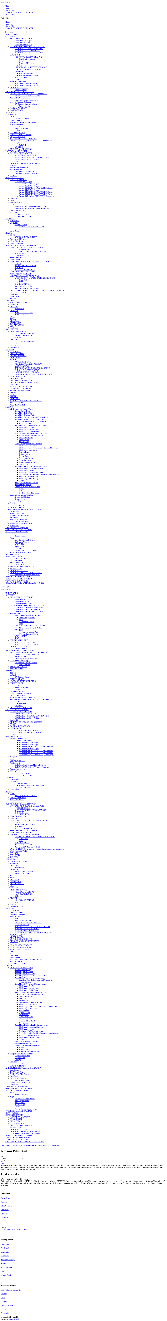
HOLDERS (19, 268)
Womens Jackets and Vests (28, 73)
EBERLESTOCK (16, 562)
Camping (4, 1301)
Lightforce (13, 223)
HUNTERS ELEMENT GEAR (26, 86)
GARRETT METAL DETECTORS (18, 530)
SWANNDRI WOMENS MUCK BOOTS (30, 174)
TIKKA (13, 319)
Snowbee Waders (21, 505)
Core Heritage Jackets (27, 59)
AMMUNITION (11, 329)
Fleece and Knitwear (26, 63)
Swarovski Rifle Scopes (23, 182)
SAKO (12, 317)
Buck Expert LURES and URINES (27, 288)
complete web (14, 1319)
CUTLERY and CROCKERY (21, 149)
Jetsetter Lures (24, 452)
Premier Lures (24, 456)
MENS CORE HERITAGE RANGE (28, 57)
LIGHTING (19, 147)
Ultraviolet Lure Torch (27, 462)
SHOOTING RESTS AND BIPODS (23, 272)
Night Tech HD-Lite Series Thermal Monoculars (32, 208)
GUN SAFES (15, 260)
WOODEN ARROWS (23, 362)
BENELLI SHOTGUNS (24, 313)
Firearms (4, 1202)
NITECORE (14, 221)
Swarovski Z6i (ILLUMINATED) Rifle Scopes (36, 192)
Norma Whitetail (54, 1145)
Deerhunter (5, 1252)
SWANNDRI (15, 55)
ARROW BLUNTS (17, 376)
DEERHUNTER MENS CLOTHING (29, 49)
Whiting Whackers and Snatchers (26, 483)
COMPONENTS (16, 348)
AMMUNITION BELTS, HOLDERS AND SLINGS (29, 262)
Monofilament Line (26, 438)
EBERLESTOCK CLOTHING (21, 38)
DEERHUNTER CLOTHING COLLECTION (27, 47)
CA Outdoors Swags (22, 118)
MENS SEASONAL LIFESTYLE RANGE (31, 67)
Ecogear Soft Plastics (22, 497)
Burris (12, 200)
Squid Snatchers (25, 460)
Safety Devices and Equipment (16, 528)
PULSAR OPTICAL (22, 214)
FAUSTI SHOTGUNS (18, 302)
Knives (21, 489)
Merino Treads (6, 1275)
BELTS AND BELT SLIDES (25, 266)
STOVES (18, 143)
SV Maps (18, 548)
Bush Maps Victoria (22, 542)
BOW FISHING (16, 358)
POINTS (13, 395)
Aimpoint (13, 198)
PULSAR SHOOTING (23, 217)
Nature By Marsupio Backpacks (26, 100)
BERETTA (14, 307)
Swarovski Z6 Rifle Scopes (29, 190)
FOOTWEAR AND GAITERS (17, 151)
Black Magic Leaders (26, 470)
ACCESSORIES (21, 77)
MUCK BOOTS (16, 169)
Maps (12, 538)
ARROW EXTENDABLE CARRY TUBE (26, 401)
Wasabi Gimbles (25, 423)
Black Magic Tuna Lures (28, 450)
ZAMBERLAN (16, 569)
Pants (21, 65)
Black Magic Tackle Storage (29, 431)
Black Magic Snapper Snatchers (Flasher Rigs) (31, 417)
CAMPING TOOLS (17, 133)
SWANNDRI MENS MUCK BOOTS (28, 172)
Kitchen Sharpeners (22, 522)
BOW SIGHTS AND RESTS (21, 380)
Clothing (4, 1294)
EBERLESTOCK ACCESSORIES (27, 96)
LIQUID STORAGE (17, 137)
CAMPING (9, 112)
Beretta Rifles (19, 309)
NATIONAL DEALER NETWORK (18, 577)
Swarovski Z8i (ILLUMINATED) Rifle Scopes (36, 194)
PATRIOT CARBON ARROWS (27, 372)
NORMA (18, 337)
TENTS (13, 114)
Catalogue (4, 1217)
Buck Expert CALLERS (23, 286)
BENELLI (14, 311)
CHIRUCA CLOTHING (19, 88)
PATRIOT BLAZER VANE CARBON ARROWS (33, 374)
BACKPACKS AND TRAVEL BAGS (19, 92)
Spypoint (4, 1263)
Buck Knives (14, 511)
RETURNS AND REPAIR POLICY (18, 579)
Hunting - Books (21, 536)
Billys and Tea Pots (21, 129)
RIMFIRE (13, 339)
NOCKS (13, 393)
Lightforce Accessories (23, 229)
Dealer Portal (10, 14)
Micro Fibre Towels (17, 241)
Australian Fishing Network (25, 540)
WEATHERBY (15, 323)
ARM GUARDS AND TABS (21, 386)
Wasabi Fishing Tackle (23, 485)
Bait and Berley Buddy (23, 411)
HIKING (8, 233)
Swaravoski (5, 1256)
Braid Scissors (24, 440)
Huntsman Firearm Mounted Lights (31, 227)
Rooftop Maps (20, 546)
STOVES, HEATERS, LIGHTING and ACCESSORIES (31, 141)
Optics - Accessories (17, 210)
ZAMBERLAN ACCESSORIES (27, 159)
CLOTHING (10, 36)
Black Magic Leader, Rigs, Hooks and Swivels (31, 466)
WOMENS (19, 71)
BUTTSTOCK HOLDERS (25, 270)
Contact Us (9, 10)
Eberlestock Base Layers (23, 41)
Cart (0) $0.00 (6, 587)
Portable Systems (21, 225)
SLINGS (18, 264)
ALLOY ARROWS (22, 366)
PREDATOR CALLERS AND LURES (24, 276)
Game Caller (23, 280)
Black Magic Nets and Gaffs (25, 415)
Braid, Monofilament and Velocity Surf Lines (31, 433)
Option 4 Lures (24, 454)
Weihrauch (14, 305)
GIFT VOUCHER (12, 554)
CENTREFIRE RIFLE (18, 331)
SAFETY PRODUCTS (18, 292)
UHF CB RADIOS (12, 34)
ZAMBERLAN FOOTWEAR (21, 153)
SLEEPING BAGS (17, 120)
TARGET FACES (16, 403)
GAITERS (14, 161)
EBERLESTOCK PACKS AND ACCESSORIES (28, 94)
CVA (12, 327)
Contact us (5, 1210)
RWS (16, 343)
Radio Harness (24, 106)
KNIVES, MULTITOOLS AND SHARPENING (23, 509)
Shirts (21, 61)
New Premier (24, 464)
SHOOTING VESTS (18, 257)
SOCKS (13, 165)
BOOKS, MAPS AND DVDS (16, 532)
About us (8, 8)
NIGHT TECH (15, 204)
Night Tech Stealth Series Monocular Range (30, 206)
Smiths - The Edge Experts (19, 515)
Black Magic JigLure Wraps (29, 429)
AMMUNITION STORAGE (20, 274)
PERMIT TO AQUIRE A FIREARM (19, 12)
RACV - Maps (20, 544)
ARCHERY (9, 350)
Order (3, 1163)
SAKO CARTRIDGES (23, 335)
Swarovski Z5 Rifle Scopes (29, 186)
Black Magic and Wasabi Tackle (21, 409)
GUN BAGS (15, 294)
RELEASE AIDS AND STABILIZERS (24, 382)
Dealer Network (6, 1198)
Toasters (17, 131)
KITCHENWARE (16, 124)
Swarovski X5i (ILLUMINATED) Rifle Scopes (36, 196)
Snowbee (13, 503)
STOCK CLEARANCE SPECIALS (18, 552)
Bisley (3, 1271)
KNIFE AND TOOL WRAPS (21, 524)
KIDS (17, 79)
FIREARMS (10, 300)
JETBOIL (22, 145)
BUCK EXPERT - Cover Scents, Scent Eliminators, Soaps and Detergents (37, 290)
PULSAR (13, 212)
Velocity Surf (24, 442)
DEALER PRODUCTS (14, 556)
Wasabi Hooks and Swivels (29, 476)
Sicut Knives (14, 526)
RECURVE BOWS (17, 354)
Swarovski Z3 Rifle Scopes (29, 184)
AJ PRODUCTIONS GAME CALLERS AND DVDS (35, 278)
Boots (3, 1298)
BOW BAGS (15, 399)
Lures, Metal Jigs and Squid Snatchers (28, 444)
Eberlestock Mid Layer (23, 43)
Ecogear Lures (20, 499)
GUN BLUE (19, 253)
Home (7, 6)
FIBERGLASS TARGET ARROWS (28, 364)
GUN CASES (15, 296)
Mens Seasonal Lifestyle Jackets (30, 69)
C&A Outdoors (6, 1206)
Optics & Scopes (7, 1305)
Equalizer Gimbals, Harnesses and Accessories (35, 421)
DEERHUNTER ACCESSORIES (27, 51)
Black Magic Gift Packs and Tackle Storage (30, 425)
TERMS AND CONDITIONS (16, 581)
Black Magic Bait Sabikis (24, 413)
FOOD (12, 235)
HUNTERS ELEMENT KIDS (26, 83)
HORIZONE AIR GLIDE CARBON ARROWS (32, 368)
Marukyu (18, 501)
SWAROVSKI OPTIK (18, 180)
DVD (21, 282)
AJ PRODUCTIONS (18, 564)
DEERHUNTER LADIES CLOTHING (29, 53)
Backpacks (5, 1313)
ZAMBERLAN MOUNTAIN (26, 155)
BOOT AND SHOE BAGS (20, 167)
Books (12, 534)
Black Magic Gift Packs (27, 427)
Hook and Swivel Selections (29, 493)
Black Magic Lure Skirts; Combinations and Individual (38, 448)
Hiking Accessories (17, 243)
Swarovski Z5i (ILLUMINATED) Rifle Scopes (36, 188)
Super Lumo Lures (26, 458)
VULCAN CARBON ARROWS (27, 370)
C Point (22, 481)
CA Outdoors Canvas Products (26, 104)
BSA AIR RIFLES (17, 325)
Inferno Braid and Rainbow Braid (31, 436)
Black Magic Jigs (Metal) (28, 446)
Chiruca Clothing (21, 90)
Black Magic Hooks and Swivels (31, 468)
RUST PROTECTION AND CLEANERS (30, 251)
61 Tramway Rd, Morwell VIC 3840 (14, 1229)
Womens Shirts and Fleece (28, 75)
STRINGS (14, 397)
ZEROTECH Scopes (17, 202)
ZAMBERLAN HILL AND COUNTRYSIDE (32, 157)
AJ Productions (6, 1267)
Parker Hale (5, 1244)
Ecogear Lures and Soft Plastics (21, 495)
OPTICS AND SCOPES (14, 178)
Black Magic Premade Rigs (29, 479)
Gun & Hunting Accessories (11, 1290)
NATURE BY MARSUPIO (20, 98)
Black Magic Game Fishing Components (29, 419)
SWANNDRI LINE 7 (18, 507)
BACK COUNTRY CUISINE (26, 237)
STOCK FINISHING (22, 249)
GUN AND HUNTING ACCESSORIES (20, 245)
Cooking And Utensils (18, 239)
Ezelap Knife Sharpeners (19, 519)
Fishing (3, 1309)
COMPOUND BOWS (18, 356)
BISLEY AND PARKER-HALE (22, 567)
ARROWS (14, 360)
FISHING (9, 407)
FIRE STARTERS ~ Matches (20, 135)
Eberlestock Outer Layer (23, 45)
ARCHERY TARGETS (18, 405)
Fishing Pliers (24, 491)
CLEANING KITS (22, 255)
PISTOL (13, 345)
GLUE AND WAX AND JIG (21, 388)
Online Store (5, 1145)
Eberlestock (5, 1248)
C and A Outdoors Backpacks (20, 102)
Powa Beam (14, 231)
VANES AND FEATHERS (20, 391)
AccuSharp (14, 517)
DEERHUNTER (16, 560)
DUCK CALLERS (22, 284)
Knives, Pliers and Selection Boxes (27, 487)
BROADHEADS (16, 378)
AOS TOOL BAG (17, 110)
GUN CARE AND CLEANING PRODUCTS (27, 247)
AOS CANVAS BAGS (18, 108)
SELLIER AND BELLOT (24, 333)
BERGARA (14, 321)
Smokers (18, 126)
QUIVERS (14, 384)
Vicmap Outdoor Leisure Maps (26, 550)
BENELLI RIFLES (22, 315)
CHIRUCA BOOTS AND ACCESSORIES (26, 163)
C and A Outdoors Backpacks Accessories (25, 575)
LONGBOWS (15, 352)
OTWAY (13, 176)
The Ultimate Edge (17, 513)
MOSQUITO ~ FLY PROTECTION (23, 139)
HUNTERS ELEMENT (19, 81)
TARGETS (14, 298)
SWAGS (13, 116)
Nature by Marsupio (8, 1260)
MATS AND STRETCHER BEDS (23, 122)
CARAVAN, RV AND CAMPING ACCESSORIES (24, 583)
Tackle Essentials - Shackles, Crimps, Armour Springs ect (39, 474)
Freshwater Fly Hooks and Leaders (31, 472)
